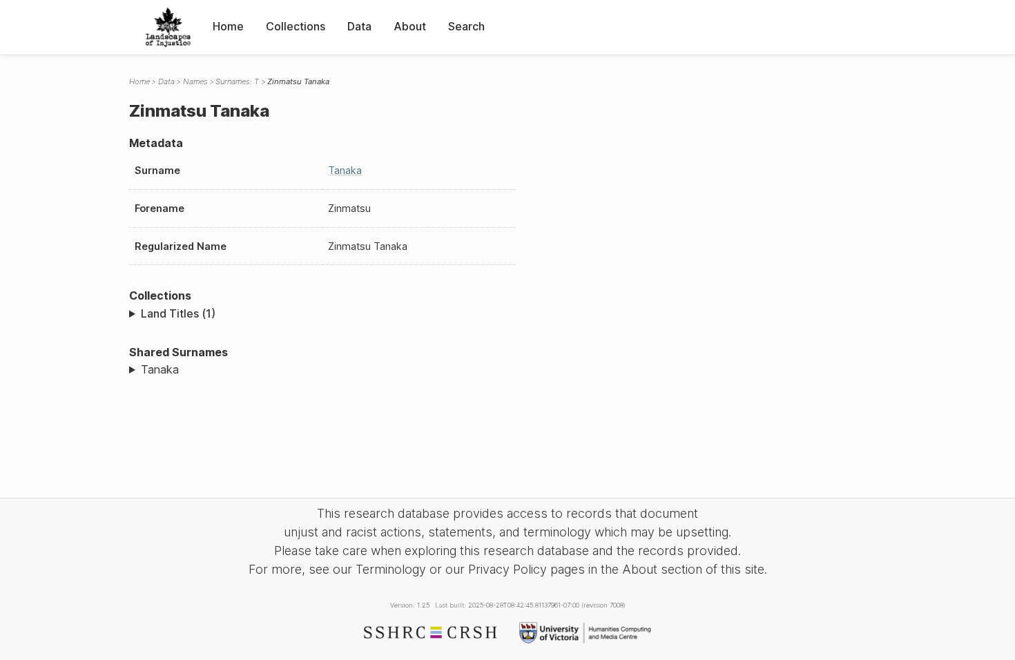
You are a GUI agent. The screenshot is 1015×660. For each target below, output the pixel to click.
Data (359, 26)
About (410, 26)
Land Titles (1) (178, 313)
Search (466, 26)
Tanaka (345, 170)
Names (195, 81)
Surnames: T (237, 81)
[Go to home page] (168, 27)
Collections (295, 26)
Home (228, 26)
